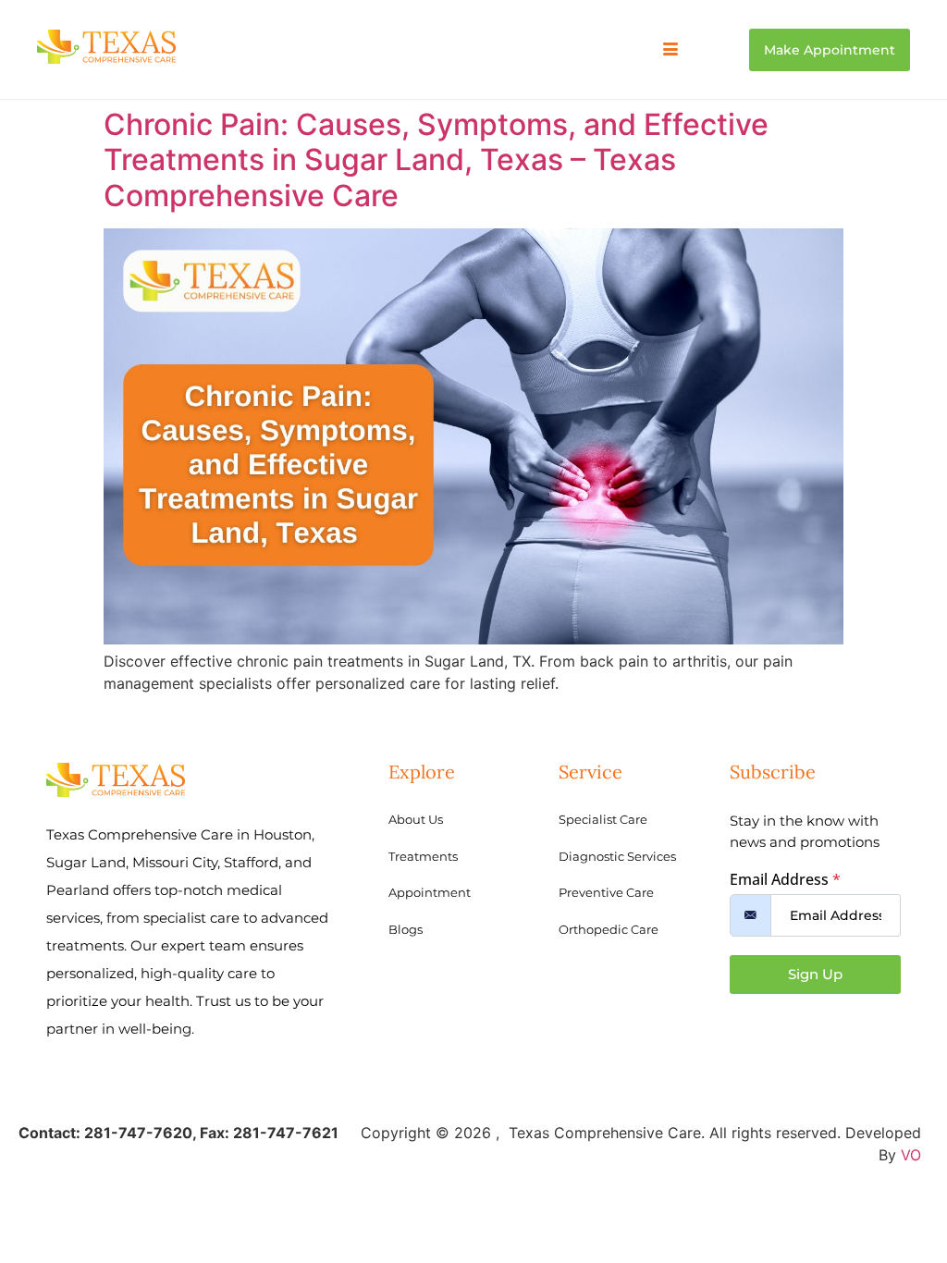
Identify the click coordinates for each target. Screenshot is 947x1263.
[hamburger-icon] (671, 49)
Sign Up (815, 974)
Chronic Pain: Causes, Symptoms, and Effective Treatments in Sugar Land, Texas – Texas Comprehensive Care (436, 160)
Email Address (785, 879)
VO (911, 1155)
